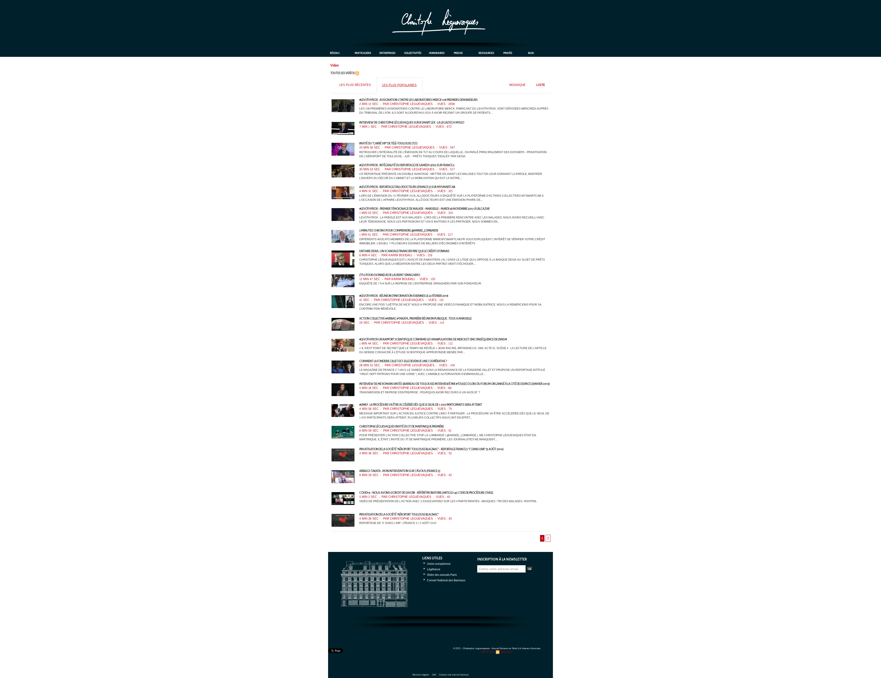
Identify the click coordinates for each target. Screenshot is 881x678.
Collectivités (412, 53)
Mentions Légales (421, 675)
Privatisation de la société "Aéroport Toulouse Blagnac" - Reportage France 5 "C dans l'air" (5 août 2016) (431, 449)
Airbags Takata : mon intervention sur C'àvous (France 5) (399, 471)
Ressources (486, 53)
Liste (540, 85)
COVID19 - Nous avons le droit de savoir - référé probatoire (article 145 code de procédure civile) (426, 492)
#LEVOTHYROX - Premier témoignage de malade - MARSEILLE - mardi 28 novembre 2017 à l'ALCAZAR (424, 208)
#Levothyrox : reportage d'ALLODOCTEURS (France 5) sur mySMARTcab (407, 187)
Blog (531, 53)
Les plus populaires (399, 85)
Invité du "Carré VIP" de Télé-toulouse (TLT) (388, 143)
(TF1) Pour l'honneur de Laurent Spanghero (389, 275)
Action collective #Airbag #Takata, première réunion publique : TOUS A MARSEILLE (415, 318)
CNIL (434, 675)
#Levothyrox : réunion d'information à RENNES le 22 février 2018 (403, 296)
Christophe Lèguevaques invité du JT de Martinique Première (401, 426)
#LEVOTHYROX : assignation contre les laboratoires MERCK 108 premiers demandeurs (418, 100)
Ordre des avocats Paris (442, 574)
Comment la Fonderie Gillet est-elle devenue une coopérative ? (403, 361)
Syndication (506, 652)
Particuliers (363, 53)
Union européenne (439, 563)
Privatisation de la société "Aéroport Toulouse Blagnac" (399, 514)
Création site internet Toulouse (454, 675)
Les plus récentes (355, 85)
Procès (507, 53)
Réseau (335, 53)
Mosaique (517, 85)
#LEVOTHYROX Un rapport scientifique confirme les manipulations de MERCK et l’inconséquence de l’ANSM (433, 339)
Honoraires (437, 53)
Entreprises (387, 53)
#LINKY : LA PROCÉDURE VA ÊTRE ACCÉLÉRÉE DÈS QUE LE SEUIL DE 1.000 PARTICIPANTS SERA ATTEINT (420, 404)
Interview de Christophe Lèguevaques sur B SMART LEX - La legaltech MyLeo (411, 122)
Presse (458, 53)
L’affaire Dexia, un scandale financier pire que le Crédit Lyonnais (404, 251)
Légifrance (433, 569)
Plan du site (487, 652)
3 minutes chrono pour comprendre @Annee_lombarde (398, 230)
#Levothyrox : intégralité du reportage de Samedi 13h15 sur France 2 (406, 165)
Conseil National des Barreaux (446, 580)
